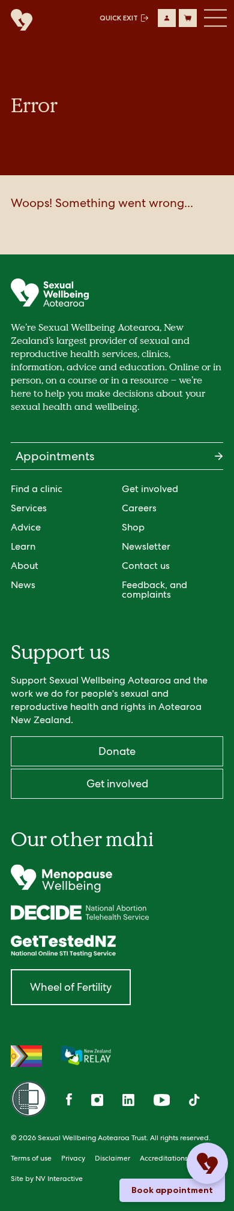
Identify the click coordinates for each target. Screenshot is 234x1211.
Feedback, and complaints (154, 589)
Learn (23, 546)
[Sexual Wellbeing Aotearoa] (18, 20)
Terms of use (31, 1158)
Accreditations (164, 1158)
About (24, 565)
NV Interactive (59, 1178)
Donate (117, 751)
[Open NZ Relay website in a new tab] (86, 1056)
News (23, 584)
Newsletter (146, 546)
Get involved (150, 488)
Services (29, 508)
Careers (139, 508)
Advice (26, 527)
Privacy (73, 1158)
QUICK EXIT (119, 18)
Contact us (146, 565)
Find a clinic (36, 488)
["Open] (117, 878)
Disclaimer (112, 1158)
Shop (133, 527)
